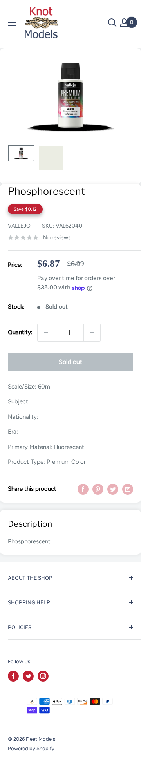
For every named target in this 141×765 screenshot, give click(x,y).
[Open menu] (12, 23)
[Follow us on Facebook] (13, 676)
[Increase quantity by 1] (92, 332)
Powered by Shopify (31, 748)
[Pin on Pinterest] (97, 488)
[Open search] (112, 22)
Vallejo (19, 225)
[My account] (124, 22)
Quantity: (20, 332)
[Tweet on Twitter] (112, 488)
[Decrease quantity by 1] (46, 332)
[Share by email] (127, 488)
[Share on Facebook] (83, 488)
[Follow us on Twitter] (28, 676)
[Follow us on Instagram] (43, 676)
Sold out (70, 361)
